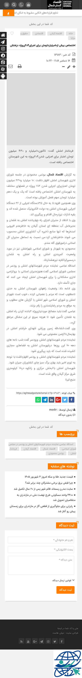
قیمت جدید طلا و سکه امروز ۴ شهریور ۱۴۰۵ (49, 477)
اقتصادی (39, 33)
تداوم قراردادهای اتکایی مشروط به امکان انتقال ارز (35, 13)
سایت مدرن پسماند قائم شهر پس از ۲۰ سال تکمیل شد (43, 489)
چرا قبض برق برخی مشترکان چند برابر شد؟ (49, 483)
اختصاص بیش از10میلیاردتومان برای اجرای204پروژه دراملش (42, 45)
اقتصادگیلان (56, 33)
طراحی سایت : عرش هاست (65, 633)
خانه (71, 33)
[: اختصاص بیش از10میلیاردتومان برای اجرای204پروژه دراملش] (10, 66)
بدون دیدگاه (65, 415)
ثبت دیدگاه (65, 590)
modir (53, 410)
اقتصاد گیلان (29, 449)
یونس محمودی (56, 453)
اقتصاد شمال (49, 449)
